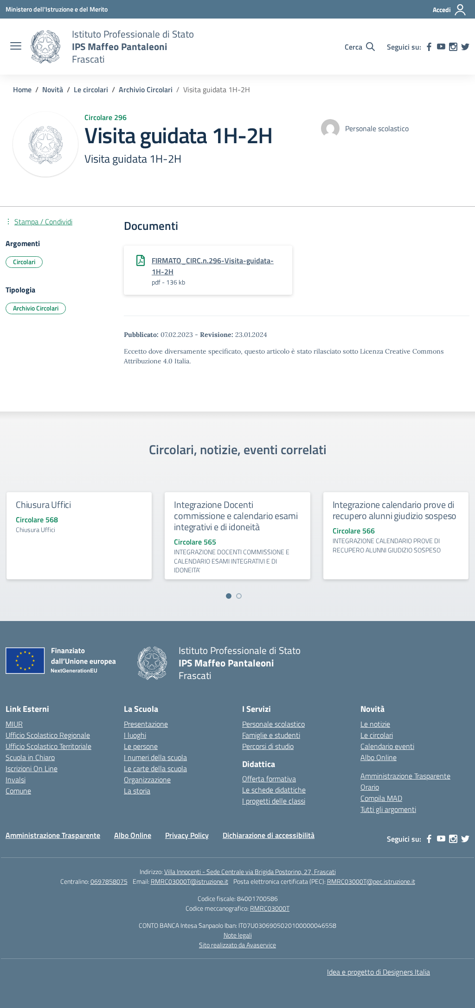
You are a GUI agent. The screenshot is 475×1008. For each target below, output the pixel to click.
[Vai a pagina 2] (239, 596)
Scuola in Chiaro (30, 757)
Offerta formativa (269, 778)
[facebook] (429, 47)
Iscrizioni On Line (32, 768)
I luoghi (135, 735)
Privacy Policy (187, 835)
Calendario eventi (387, 746)
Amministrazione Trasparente (405, 775)
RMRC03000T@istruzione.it (189, 881)
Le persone (141, 746)
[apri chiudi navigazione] (15, 46)
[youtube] (441, 47)
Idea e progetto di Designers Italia (378, 971)
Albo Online (378, 757)
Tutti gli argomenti (388, 809)
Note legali (238, 935)
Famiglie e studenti (271, 735)
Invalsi (16, 779)
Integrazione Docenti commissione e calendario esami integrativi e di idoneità (235, 515)
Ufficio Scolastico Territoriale (48, 746)
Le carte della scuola (155, 768)
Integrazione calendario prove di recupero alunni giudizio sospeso (395, 510)
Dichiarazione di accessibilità (269, 835)
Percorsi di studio (268, 746)
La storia (137, 790)
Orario (369, 786)
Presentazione (146, 723)
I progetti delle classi (273, 800)
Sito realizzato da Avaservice (237, 945)
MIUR (14, 723)
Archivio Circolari (35, 308)
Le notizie (375, 723)
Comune (18, 790)
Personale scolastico (273, 723)
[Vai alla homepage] (45, 46)
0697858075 (109, 881)
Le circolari (376, 735)
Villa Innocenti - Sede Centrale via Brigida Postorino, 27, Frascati (250, 871)
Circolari (24, 261)
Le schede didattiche (274, 789)
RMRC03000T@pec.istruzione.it (371, 881)
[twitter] (465, 47)
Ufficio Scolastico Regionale (48, 735)
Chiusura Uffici (43, 504)
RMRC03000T (269, 908)
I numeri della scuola (155, 757)
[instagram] (453, 47)
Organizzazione (147, 779)
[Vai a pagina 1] (228, 596)
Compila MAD (381, 798)
